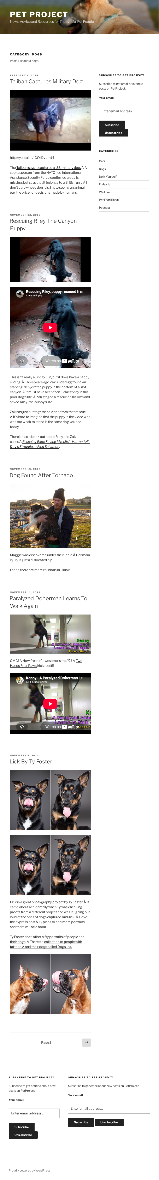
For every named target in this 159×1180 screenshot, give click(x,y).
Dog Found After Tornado (41, 475)
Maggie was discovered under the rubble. (41, 555)
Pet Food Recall (109, 199)
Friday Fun (105, 184)
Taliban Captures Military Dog (46, 81)
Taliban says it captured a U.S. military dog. (48, 168)
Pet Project (39, 14)
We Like (104, 192)
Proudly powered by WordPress (29, 1170)
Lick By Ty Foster (31, 761)
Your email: (106, 97)
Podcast (104, 207)
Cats (102, 161)
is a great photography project (37, 902)
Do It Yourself (108, 176)
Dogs (102, 169)
